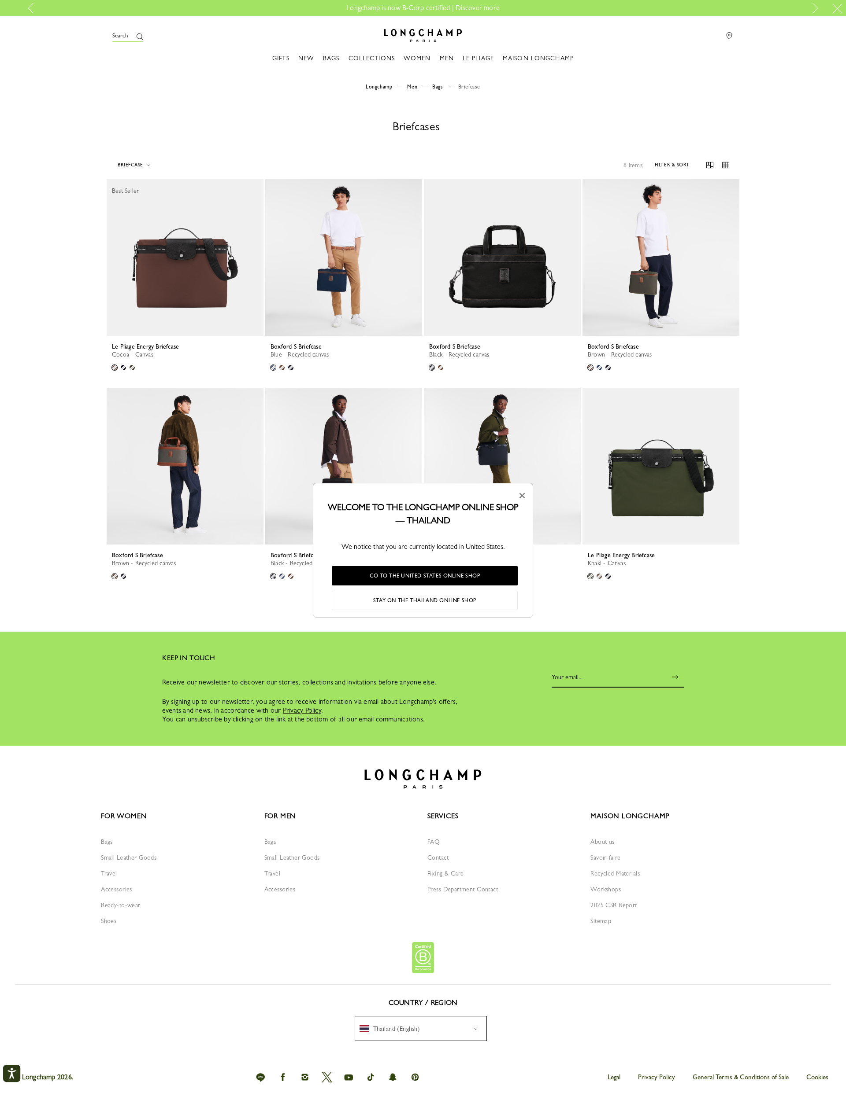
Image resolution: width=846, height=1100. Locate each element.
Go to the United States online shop (425, 576)
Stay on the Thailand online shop (424, 600)
